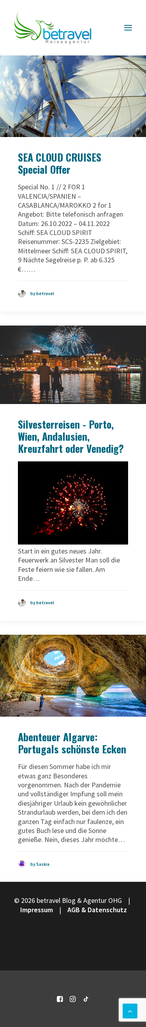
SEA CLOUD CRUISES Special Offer (59, 163)
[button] (128, 27)
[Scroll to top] (130, 1010)
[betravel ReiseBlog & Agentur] (53, 28)
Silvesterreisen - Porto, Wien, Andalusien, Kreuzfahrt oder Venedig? (71, 436)
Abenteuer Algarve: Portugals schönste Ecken (72, 742)
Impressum (36, 909)
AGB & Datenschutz (97, 909)
